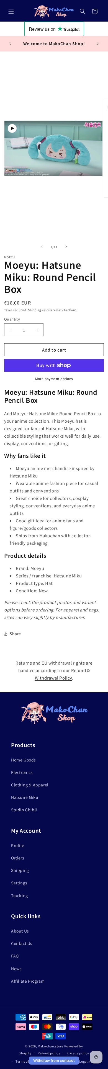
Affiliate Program (28, 981)
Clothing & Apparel (29, 784)
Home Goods (23, 760)
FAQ (15, 956)
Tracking (19, 895)
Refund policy (49, 1053)
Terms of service (28, 1061)
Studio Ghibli (24, 809)
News (16, 968)
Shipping (34, 310)
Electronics (22, 772)
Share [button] (15, 633)
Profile (17, 845)
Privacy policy (77, 1053)
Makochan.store (50, 1046)
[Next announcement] (98, 44)
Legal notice (89, 1061)
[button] (11, 11)
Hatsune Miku (24, 797)
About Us (20, 931)
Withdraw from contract (54, 1060)
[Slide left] (42, 247)
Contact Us (21, 943)
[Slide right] (66, 247)
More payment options (54, 378)
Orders (17, 858)
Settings (19, 882)
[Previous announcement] (10, 44)
